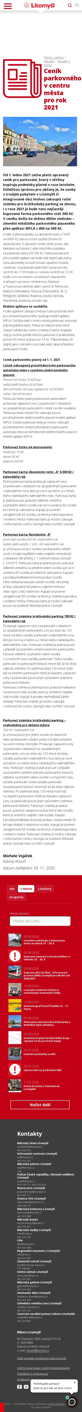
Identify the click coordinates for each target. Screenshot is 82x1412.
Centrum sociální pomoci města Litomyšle (46, 1314)
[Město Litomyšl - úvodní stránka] (39, 5)
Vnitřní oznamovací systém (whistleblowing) (43, 1368)
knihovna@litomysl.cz (29, 1212)
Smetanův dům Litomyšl (33, 1293)
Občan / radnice (54, 57)
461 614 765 (24, 1289)
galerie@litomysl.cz (28, 1286)
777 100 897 (24, 1268)
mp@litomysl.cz (26, 1167)
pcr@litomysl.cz (26, 1181)
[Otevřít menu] (8, 6)
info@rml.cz (24, 1254)
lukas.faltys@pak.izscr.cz (31, 1202)
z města (26, 889)
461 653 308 (24, 1247)
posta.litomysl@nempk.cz (31, 1191)
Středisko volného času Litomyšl (39, 1303)
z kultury (44, 889)
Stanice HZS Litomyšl (31, 1198)
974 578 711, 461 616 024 (31, 1184)
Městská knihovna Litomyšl (36, 1209)
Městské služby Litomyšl (34, 1230)
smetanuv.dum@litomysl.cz (32, 1296)
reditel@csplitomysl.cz (30, 1317)
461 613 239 (24, 1300)
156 (19, 1171)
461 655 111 (24, 1195)
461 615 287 (24, 1258)
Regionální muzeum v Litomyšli (38, 1251)
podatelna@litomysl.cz (30, 1146)
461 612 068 (24, 1216)
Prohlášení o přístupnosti (32, 1374)
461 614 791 (24, 1237)
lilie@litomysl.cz (26, 1244)
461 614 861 (24, 1321)
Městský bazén (27, 1219)
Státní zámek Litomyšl (32, 1272)
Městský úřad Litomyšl (32, 1143)
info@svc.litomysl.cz (28, 1307)
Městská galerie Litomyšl (34, 1282)
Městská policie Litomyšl (34, 1164)
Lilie (20, 1240)
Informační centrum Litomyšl (37, 1153)
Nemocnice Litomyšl (31, 1188)
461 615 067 (24, 1279)
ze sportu (16, 897)
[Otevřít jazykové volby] (77, 5)
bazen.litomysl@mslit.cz (30, 1223)
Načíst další (40, 1104)
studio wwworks (56, 1404)
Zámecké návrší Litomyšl (34, 1261)
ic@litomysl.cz (25, 1157)
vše (11, 889)
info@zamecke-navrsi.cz (31, 1265)
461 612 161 (24, 1160)
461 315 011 (24, 1226)
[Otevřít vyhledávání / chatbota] (70, 5)
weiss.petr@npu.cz (28, 1275)
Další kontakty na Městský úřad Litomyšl (41, 1358)
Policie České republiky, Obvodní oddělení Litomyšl (45, 1176)
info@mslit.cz (24, 1233)
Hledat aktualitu (20, 913)
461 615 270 (24, 1310)
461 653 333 (24, 1150)
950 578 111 (24, 1205)
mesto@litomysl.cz (37, 1350)
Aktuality (49, 61)
